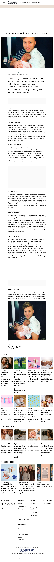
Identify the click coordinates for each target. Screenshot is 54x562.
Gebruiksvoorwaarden (39, 553)
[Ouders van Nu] (12, 2)
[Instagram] (8, 504)
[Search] (50, 2)
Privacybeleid (20, 553)
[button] (28, 553)
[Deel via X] (20, 347)
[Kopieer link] (9, 347)
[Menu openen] (4, 2)
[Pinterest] (15, 504)
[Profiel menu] (47, 2)
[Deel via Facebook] (16, 347)
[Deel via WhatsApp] (12, 347)
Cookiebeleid (13, 553)
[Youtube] (12, 504)
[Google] (2, 504)
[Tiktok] (2, 508)
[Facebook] (5, 504)
